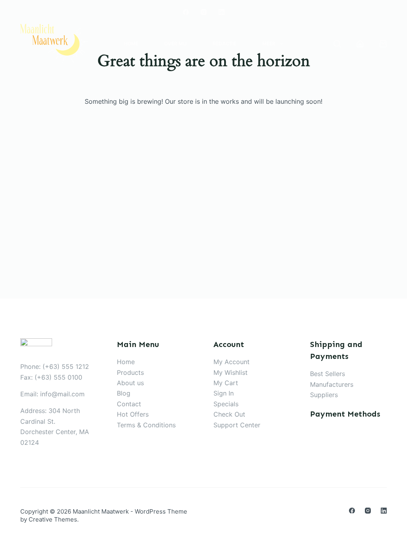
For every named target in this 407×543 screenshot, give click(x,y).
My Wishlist (230, 372)
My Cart (225, 383)
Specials (225, 404)
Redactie (224, 44)
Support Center (236, 425)
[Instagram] (204, 12)
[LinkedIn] (222, 12)
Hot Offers (133, 414)
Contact (129, 404)
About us (130, 383)
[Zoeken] (337, 43)
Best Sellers (327, 374)
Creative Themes (53, 519)
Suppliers (324, 395)
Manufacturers (331, 384)
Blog (123, 393)
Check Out (229, 414)
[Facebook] (186, 12)
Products (130, 372)
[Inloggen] (360, 43)
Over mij (175, 44)
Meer (268, 44)
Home (131, 44)
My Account (231, 362)
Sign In (223, 393)
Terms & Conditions (146, 425)
